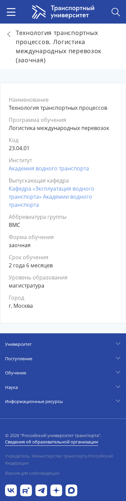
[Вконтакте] (11, 490)
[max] (71, 490)
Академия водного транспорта (49, 168)
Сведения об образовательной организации (51, 442)
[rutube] (26, 490)
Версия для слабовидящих (32, 473)
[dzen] (56, 490)
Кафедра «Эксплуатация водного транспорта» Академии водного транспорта (51, 196)
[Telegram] (41, 490)
